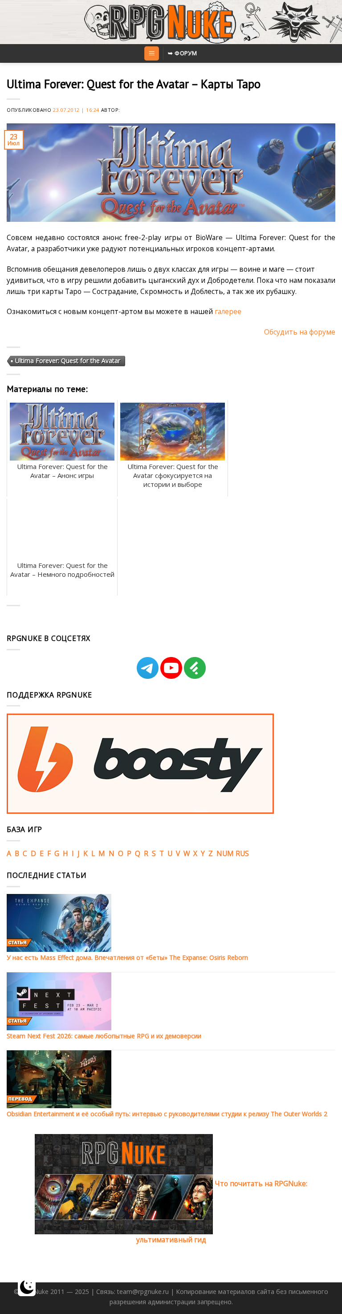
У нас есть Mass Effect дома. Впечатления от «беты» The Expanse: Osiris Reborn (127, 957)
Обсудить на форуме (299, 332)
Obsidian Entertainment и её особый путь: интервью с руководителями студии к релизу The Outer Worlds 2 (167, 1114)
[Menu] (151, 53)
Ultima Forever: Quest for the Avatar (67, 360)
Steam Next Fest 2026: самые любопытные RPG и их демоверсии (104, 1036)
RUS (242, 853)
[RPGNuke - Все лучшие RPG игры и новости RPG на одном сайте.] (171, 22)
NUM (225, 853)
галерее (228, 311)
